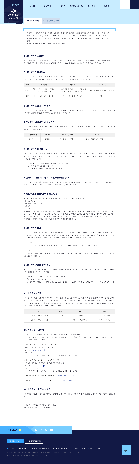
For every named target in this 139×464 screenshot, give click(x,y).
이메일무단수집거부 (34, 441)
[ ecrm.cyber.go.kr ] (63, 380)
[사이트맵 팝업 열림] (134, 4)
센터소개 (33, 6)
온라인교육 (47, 6)
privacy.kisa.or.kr (37, 350)
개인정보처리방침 (15, 441)
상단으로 (127, 451)
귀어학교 (62, 6)
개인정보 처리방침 (32, 21)
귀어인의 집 (91, 6)
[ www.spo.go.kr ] (64, 376)
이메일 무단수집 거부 (51, 21)
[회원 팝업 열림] (125, 4)
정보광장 (106, 6)
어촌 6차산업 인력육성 (77, 6)
